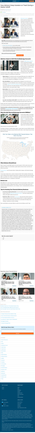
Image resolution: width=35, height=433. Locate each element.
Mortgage (3, 365)
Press (18, 395)
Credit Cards (3, 347)
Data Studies (3, 350)
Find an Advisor (31, 1)
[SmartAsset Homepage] (16, 1)
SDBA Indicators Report (28, 61)
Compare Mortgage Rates (5, 323)
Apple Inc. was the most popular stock (14, 84)
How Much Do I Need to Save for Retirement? (9, 319)
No (3, 239)
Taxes (2, 378)
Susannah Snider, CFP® (6, 207)
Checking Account (4, 345)
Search (18, 387)
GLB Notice (19, 406)
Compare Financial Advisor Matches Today (8, 313)
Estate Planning (4, 354)
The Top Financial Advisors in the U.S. (7, 317)
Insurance (3, 360)
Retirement (3, 373)
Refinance (3, 371)
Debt (2, 352)
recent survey (17, 196)
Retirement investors (24, 18)
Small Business (3, 375)
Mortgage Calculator (4, 321)
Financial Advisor (4, 356)
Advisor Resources (4, 339)
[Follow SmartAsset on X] (2, 404)
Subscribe (17, 333)
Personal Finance (4, 367)
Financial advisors (4, 170)
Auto (2, 341)
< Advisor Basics (3, 3)
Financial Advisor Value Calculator (12, 108)
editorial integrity (8, 13)
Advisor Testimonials (20, 394)
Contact (3, 387)
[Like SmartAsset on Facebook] (2, 402)
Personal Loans (4, 369)
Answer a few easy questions (7, 45)
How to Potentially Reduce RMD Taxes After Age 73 (10, 307)
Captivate (19, 391)
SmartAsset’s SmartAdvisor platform (16, 193)
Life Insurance (3, 363)
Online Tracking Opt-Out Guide (22, 407)
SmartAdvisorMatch (20, 397)
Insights (2, 358)
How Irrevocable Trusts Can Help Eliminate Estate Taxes (10, 308)
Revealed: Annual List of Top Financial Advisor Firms (10, 305)
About (18, 388)
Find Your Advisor (20, 55)
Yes (3, 237)
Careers (3, 388)
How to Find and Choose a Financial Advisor (9, 315)
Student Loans (3, 376)
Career (2, 343)
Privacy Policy (19, 403)
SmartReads (19, 390)
